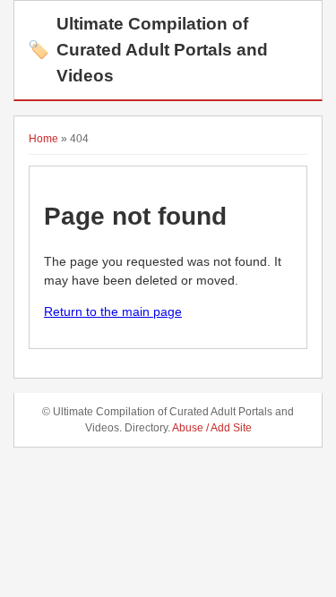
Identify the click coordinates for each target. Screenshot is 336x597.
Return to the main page (113, 311)
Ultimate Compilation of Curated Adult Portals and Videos (148, 49)
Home (43, 138)
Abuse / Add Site (212, 428)
